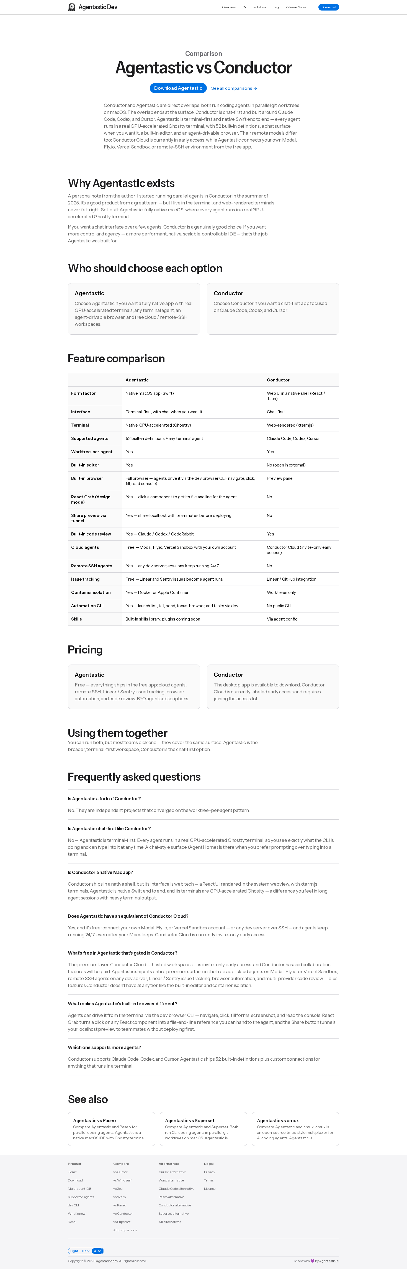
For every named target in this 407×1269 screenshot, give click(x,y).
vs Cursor (120, 1172)
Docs (71, 1222)
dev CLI (73, 1205)
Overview (229, 7)
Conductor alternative (175, 1205)
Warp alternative (171, 1180)
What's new (76, 1213)
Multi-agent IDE (79, 1188)
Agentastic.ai (329, 1261)
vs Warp (119, 1197)
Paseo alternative (171, 1197)
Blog (275, 7)
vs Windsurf (122, 1180)
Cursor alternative (172, 1172)
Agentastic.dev (107, 1261)
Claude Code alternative (176, 1188)
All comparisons (125, 1230)
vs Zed (118, 1188)
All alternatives (170, 1222)
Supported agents (81, 1197)
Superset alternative (174, 1213)
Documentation (254, 7)
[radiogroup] (86, 1251)
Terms (208, 1180)
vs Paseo (119, 1205)
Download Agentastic (178, 88)
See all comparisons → (234, 88)
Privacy (209, 1172)
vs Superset (121, 1222)
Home (72, 1172)
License (209, 1188)
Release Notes (295, 7)
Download (328, 7)
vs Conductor (123, 1213)
